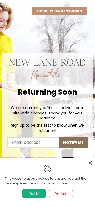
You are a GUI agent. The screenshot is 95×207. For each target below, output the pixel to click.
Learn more (57, 183)
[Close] (90, 163)
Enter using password (59, 11)
